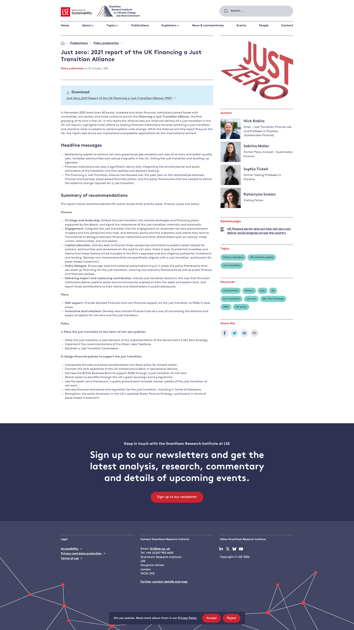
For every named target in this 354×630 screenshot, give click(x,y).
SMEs (226, 307)
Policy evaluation (233, 257)
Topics (111, 25)
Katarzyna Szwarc (260, 194)
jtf (273, 290)
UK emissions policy (261, 257)
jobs (262, 290)
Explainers (169, 25)
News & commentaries (208, 25)
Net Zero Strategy (273, 299)
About (86, 25)
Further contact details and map (164, 581)
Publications (140, 25)
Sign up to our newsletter (177, 497)
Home (65, 25)
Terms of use (70, 558)
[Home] (62, 43)
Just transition (231, 265)
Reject (233, 619)
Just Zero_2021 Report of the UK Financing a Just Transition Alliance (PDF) (119, 98)
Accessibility (69, 548)
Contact (287, 25)
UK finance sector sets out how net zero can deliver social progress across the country (259, 231)
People (263, 25)
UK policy (241, 307)
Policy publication (106, 43)
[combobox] (256, 11)
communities (230, 290)
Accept (213, 619)
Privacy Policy (187, 618)
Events (241, 25)
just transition (231, 299)
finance (249, 290)
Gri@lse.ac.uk (160, 548)
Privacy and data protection (81, 553)
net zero (251, 299)
